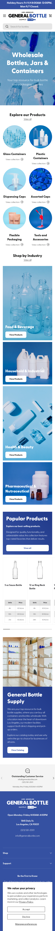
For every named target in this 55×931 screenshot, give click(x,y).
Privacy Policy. (26, 901)
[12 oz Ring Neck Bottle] (39, 570)
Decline (26, 916)
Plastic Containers (40, 156)
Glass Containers (14, 154)
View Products (15, 334)
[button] (50, 16)
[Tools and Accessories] (40, 218)
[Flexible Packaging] (14, 218)
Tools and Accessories (40, 237)
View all (27, 118)
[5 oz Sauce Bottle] (15, 570)
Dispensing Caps (14, 196)
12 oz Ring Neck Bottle (37, 586)
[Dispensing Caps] (14, 179)
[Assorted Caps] (40, 179)
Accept (26, 909)
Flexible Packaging (14, 237)
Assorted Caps (40, 196)
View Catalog (17, 750)
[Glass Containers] (14, 136)
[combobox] (27, 26)
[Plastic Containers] (40, 136)
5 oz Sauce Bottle (13, 585)
